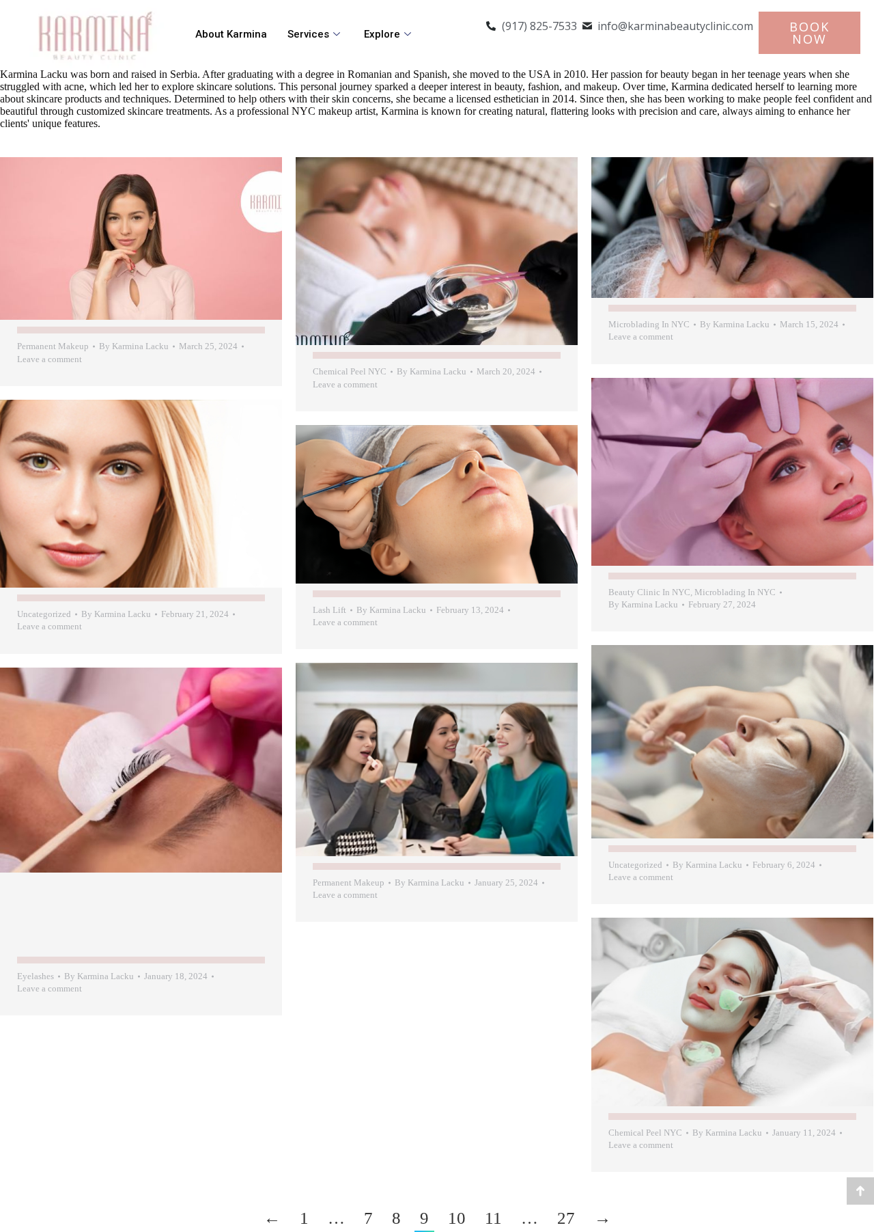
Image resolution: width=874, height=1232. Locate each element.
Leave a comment (49, 359)
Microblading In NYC (649, 324)
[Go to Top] (860, 1191)
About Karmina (231, 34)
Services (308, 34)
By (134, 346)
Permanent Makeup (53, 346)
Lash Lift (329, 610)
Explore (382, 34)
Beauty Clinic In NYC (649, 592)
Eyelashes (35, 976)
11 (493, 1218)
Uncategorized (44, 614)
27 (566, 1218)
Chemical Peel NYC (349, 371)
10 (457, 1218)
